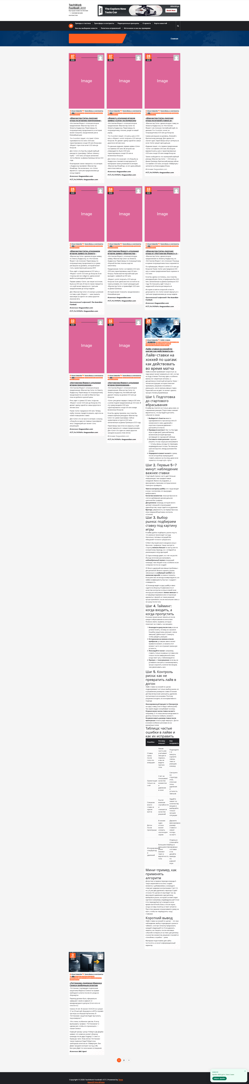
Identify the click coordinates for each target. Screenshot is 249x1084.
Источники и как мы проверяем (137, 28)
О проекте (147, 23)
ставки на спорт (150, 344)
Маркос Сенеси (74, 978)
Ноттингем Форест (90, 113)
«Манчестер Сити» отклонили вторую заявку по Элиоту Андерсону (85, 252)
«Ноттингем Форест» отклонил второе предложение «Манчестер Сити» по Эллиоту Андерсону (123, 384)
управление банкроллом (153, 345)
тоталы (169, 344)
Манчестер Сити (79, 113)
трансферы (99, 113)
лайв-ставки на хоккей (162, 342)
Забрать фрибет (219, 1078)
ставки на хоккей (160, 344)
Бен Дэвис (78, 976)
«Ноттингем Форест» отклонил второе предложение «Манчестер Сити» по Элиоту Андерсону (85, 384)
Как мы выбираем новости (86, 28)
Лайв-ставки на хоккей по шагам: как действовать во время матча (159, 350)
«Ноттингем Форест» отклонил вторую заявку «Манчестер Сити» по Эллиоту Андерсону (123, 252)
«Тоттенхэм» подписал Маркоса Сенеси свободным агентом (86, 984)
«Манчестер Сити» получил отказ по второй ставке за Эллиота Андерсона (159, 119)
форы (162, 345)
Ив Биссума (91, 976)
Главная (174, 38)
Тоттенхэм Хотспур (96, 978)
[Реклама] (139, 10)
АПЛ (73, 113)
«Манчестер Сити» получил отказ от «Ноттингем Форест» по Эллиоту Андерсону (162, 252)
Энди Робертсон (74, 979)
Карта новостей (160, 23)
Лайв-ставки (165, 340)
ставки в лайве (174, 342)
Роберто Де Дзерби (84, 978)
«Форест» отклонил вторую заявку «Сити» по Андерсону (122, 119)
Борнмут (84, 976)
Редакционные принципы (128, 23)
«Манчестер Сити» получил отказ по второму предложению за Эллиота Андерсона (86, 119)
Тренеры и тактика (83, 23)
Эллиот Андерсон (75, 114)
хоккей (167, 345)
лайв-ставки (151, 342)
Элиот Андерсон (74, 247)
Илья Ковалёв (76, 111)
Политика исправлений (111, 28)
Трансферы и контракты (104, 23)
